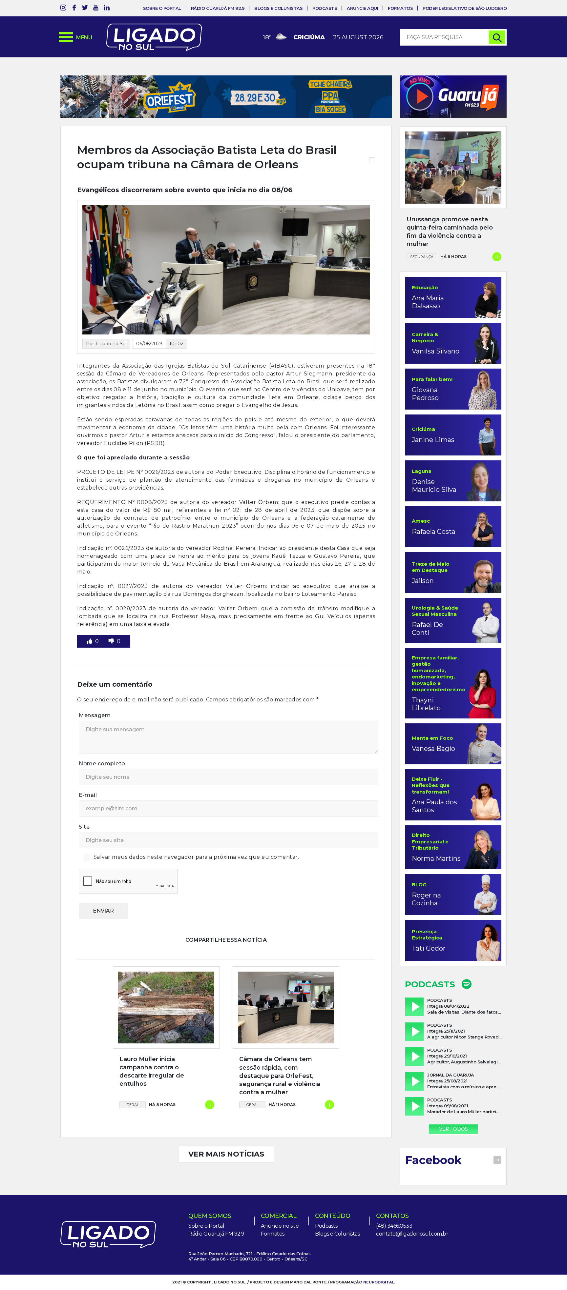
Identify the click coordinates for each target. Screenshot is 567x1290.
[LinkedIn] (107, 9)
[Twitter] (85, 9)
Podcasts (324, 8)
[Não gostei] (112, 641)
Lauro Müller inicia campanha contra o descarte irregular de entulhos (151, 1072)
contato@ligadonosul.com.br (412, 1234)
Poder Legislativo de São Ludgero (465, 8)
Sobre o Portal (162, 8)
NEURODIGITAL (378, 1282)
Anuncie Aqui (362, 8)
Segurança (421, 256)
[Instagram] (63, 9)
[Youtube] (96, 9)
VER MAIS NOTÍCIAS (226, 1154)
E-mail (88, 795)
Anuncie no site (280, 1226)
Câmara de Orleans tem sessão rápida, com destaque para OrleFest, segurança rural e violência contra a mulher (279, 1076)
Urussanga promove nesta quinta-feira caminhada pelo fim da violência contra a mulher (450, 232)
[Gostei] (90, 641)
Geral (133, 1104)
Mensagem (95, 715)
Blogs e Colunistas (278, 8)
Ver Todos (453, 1129)
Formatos (400, 8)
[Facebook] (74, 9)
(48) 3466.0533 (394, 1226)
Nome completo (102, 763)
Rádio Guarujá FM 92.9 (218, 8)
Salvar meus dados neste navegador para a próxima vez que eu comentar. (196, 857)
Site (84, 827)
